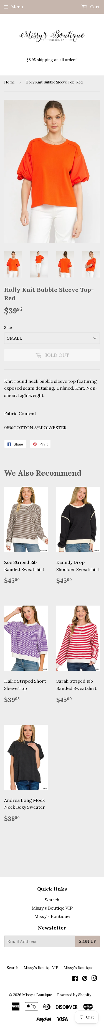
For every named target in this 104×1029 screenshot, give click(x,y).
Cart (94, 6)
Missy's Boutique (52, 916)
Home (9, 82)
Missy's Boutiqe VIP (52, 908)
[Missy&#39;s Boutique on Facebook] (75, 978)
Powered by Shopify (74, 995)
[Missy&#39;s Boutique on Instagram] (94, 978)
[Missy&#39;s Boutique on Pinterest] (85, 978)
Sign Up (87, 941)
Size (8, 327)
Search (52, 899)
